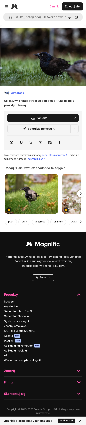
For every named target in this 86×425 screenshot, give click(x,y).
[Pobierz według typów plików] (75, 118)
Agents (12, 336)
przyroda (40, 221)
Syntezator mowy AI (17, 321)
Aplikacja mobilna (15, 350)
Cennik (54, 6)
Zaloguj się (72, 6)
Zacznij (9, 371)
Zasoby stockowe (15, 326)
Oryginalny (27, 34)
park (24, 221)
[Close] (80, 420)
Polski (43, 277)
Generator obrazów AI (18, 311)
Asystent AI (11, 306)
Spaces (9, 301)
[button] (43, 277)
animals (58, 221)
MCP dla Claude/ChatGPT (21, 331)
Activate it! (66, 420)
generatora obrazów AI (55, 155)
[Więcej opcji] (59, 143)
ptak (10, 221)
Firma (8, 382)
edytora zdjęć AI (37, 159)
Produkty (11, 294)
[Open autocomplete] (8, 17)
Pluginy (12, 340)
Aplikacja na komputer (22, 346)
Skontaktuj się (14, 393)
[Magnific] (43, 245)
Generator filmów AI (17, 316)
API (6, 355)
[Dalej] (80, 194)
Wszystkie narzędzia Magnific (23, 360)
